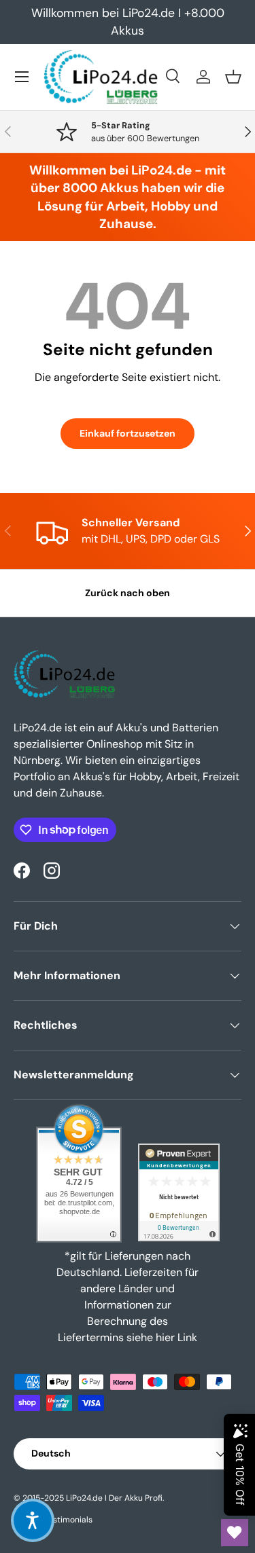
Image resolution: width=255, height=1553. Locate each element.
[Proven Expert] (179, 1192)
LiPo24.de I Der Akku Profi (114, 1498)
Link (187, 1337)
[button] (233, 77)
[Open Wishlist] (234, 1532)
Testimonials (68, 1519)
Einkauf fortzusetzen (127, 433)
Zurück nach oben (127, 593)
